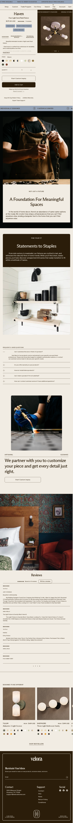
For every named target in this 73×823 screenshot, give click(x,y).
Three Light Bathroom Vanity (48, 726)
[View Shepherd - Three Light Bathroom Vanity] (53, 704)
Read (6, 52)
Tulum (6, 723)
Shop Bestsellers (36, 744)
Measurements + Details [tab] (16, 37)
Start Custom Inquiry (18, 78)
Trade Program (26, 7)
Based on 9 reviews (31, 581)
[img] (35, 586)
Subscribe (67, 777)
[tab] (30, 37)
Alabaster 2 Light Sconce (12, 726)
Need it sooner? (18, 91)
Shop (6, 7)
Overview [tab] (5, 36)
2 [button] (35, 666)
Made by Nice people (63, 817)
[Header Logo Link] (36, 759)
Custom (15, 7)
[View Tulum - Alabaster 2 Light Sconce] (19, 704)
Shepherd (41, 723)
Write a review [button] (45, 581)
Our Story (37, 7)
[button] (21, 21)
